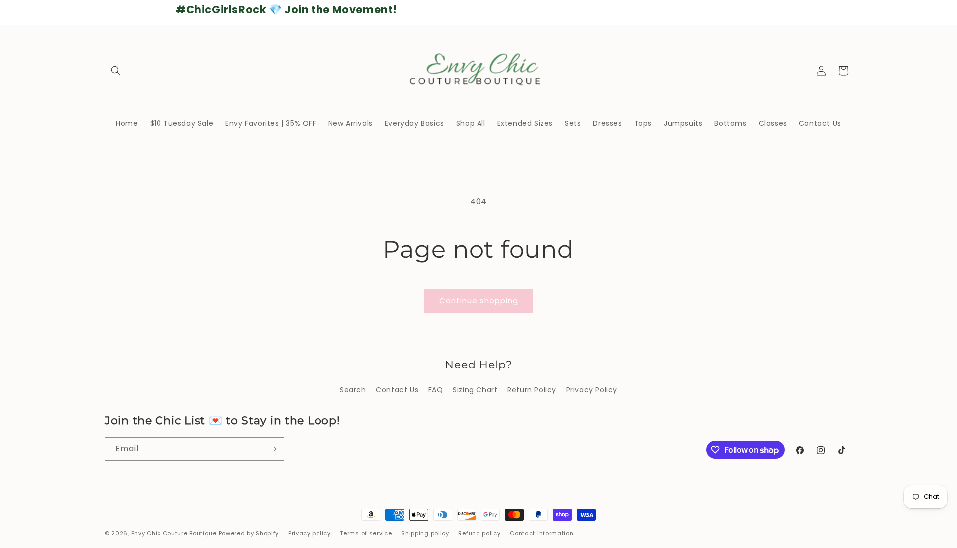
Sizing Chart (475, 390)
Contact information (541, 533)
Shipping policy (425, 533)
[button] (116, 71)
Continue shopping (478, 300)
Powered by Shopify (249, 533)
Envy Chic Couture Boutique (174, 533)
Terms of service (366, 533)
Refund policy (479, 533)
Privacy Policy (591, 390)
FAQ (435, 390)
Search (353, 390)
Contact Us (397, 390)
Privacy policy (309, 533)
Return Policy (531, 390)
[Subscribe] (273, 449)
